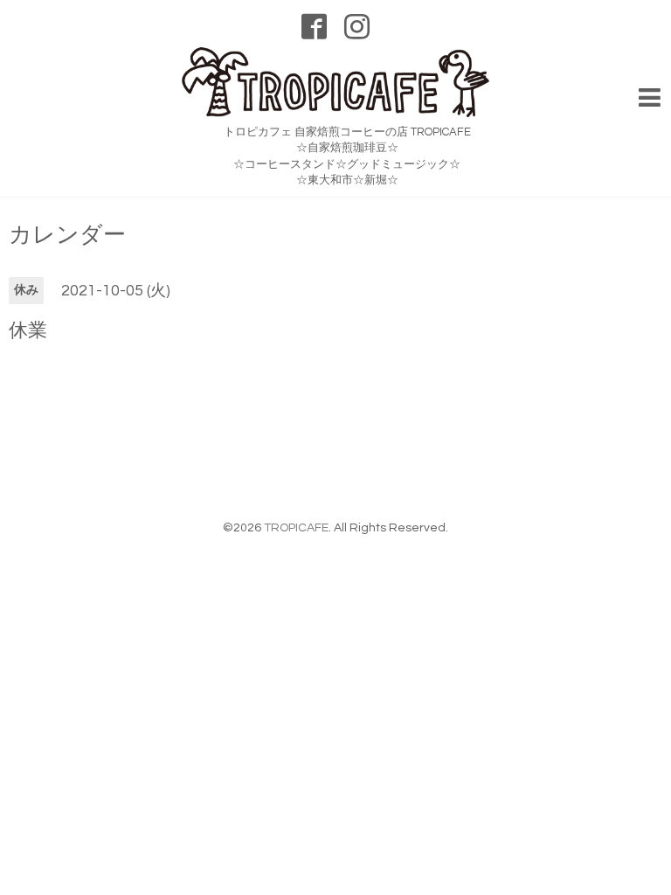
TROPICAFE (296, 528)
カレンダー (67, 235)
